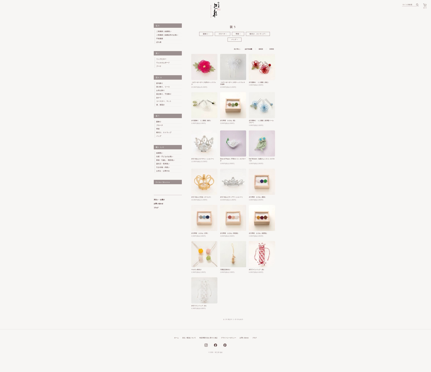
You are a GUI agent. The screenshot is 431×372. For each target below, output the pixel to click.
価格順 (261, 49)
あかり (158, 97)
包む (158, 26)
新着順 (271, 49)
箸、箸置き (160, 105)
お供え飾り (160, 90)
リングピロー (161, 59)
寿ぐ (158, 53)
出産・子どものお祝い (164, 156)
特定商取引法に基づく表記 (208, 338)
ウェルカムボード (163, 63)
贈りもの (160, 147)
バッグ (233, 39)
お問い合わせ (158, 203)
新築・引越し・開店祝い (165, 160)
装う (158, 116)
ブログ (156, 208)
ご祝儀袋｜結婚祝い (163, 31)
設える (159, 77)
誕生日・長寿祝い (163, 164)
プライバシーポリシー (228, 338)
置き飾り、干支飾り (163, 94)
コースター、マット (163, 101)
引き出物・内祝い (163, 167)
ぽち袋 (158, 42)
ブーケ (158, 66)
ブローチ (222, 34)
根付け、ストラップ (257, 34)
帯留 (237, 34)
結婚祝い (159, 153)
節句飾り (159, 83)
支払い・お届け (159, 199)
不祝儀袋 (159, 38)
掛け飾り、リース (163, 87)
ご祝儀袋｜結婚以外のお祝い (167, 35)
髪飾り (205, 34)
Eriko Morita (163, 182)
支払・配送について (189, 338)
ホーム (176, 338)
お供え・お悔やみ (163, 171)
